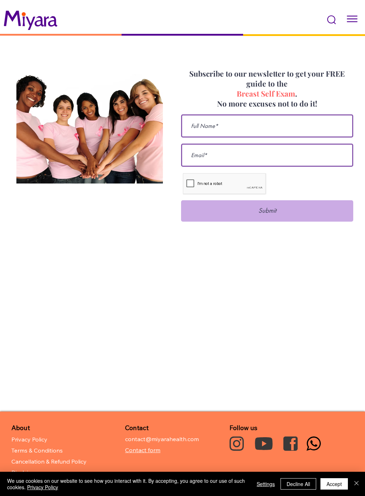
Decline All (298, 483)
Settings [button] (266, 483)
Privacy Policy (42, 487)
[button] (331, 19)
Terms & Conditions (37, 450)
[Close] (356, 483)
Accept (334, 483)
